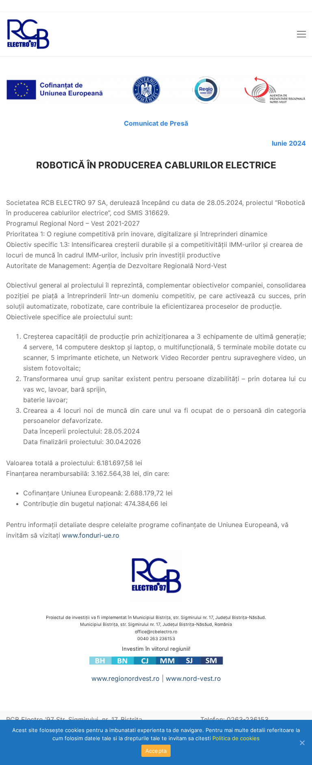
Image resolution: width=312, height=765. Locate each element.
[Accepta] (302, 743)
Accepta (156, 751)
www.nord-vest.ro (193, 678)
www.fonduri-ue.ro (90, 535)
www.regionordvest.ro (125, 678)
